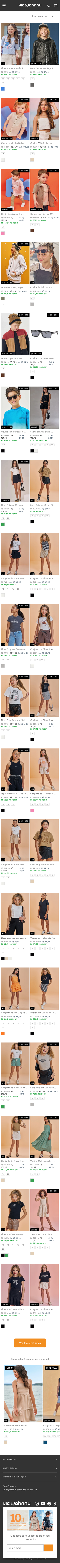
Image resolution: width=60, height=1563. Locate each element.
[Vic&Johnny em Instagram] (37, 1504)
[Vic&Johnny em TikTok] (55, 1504)
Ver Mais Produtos (30, 1343)
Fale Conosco (20, 1488)
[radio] (3, 78)
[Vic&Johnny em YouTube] (43, 1504)
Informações (9, 1459)
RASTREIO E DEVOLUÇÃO (14, 1477)
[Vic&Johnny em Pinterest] (49, 1504)
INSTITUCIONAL (10, 1468)
